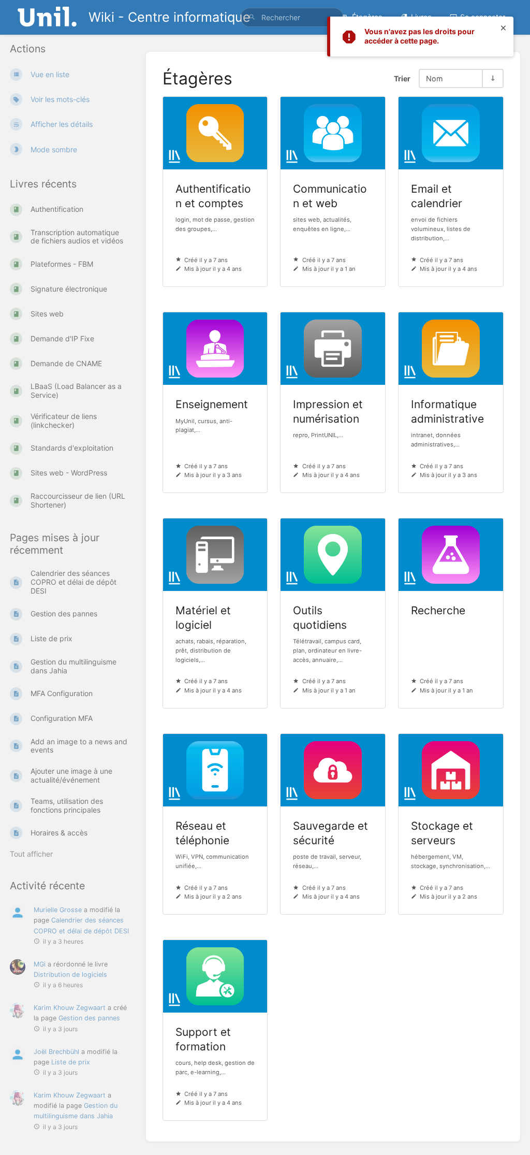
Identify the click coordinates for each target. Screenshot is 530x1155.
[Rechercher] (252, 17)
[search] (292, 17)
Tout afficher (31, 853)
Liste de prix (70, 1062)
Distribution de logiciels (70, 974)
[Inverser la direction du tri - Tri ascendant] (492, 78)
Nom (434, 78)
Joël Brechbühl (56, 1052)
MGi (40, 964)
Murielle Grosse (58, 910)
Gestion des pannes (89, 1018)
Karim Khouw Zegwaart (70, 1008)
